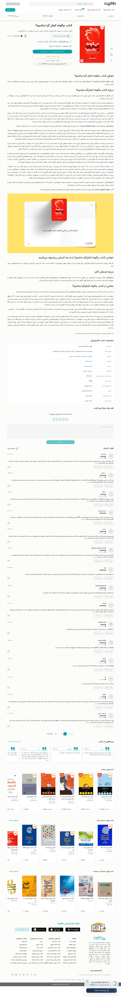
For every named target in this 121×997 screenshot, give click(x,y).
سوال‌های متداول (71, 948)
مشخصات (80, 16)
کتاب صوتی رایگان (37, 954)
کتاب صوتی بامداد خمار (53, 957)
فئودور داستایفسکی (21, 954)
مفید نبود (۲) (98, 578)
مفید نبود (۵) (98, 561)
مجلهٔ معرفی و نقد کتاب (69, 963)
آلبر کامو (24, 941)
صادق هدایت (23, 951)
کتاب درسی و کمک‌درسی (35, 963)
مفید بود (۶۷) (108, 615)
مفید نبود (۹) (98, 542)
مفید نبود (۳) (98, 633)
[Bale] (35, 975)
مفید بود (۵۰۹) (108, 486)
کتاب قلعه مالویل (55, 944)
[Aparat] (16, 975)
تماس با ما (73, 941)
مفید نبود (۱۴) (98, 505)
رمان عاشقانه (23, 948)
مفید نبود (98, 615)
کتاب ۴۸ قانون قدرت (54, 951)
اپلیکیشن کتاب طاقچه (69, 957)
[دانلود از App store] (56, 929)
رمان (41, 941)
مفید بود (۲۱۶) (108, 542)
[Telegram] (31, 975)
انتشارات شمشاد (87, 371)
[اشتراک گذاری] (111, 49)
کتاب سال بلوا (56, 941)
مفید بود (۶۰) (108, 651)
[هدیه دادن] (111, 55)
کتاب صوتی (39, 944)
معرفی (111, 16)
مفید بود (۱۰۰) (108, 578)
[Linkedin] (24, 975)
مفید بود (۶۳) (108, 633)
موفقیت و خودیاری (86, 356)
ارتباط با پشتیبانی (58, 980)
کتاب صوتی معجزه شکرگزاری (52, 963)
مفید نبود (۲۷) (98, 486)
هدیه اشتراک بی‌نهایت (69, 960)
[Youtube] (27, 975)
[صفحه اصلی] (110, 4)
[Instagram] (12, 975)
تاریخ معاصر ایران (38, 951)
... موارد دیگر (22, 929)
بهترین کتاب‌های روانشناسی (18, 963)
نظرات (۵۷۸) (48, 16)
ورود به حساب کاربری (13, 4)
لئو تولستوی (23, 944)
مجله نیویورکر (82, 122)
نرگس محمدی (88, 366)
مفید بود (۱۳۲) (108, 561)
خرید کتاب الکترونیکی (52, 51)
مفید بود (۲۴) (108, 726)
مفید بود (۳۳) (108, 687)
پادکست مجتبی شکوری (20, 957)
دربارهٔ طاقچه (72, 944)
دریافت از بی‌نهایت (51, 56)
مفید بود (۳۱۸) (109, 523)
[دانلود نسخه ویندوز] (39, 929)
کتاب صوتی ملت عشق (53, 954)
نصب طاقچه (10, 10)
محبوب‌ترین (11, 448)
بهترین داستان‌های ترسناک (19, 960)
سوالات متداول (70, 980)
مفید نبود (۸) (98, 523)
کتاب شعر (40, 948)
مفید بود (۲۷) (108, 707)
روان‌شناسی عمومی (74, 356)
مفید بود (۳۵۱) (108, 505)
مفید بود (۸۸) (108, 596)
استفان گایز (88, 361)
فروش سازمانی (71, 951)
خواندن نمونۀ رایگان (59, 36)
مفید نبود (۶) (98, 596)
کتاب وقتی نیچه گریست (53, 960)
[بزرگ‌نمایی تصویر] (81, 60)
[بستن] (87, 981)
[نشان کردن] (111, 61)
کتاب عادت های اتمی (54, 948)
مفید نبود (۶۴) (98, 467)
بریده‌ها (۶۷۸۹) (13, 16)
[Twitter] (20, 975)
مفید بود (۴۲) (108, 669)
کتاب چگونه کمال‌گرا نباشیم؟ (104, 166)
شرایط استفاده (81, 980)
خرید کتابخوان (72, 954)
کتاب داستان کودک (37, 960)
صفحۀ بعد (50, 734)
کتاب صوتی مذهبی (37, 957)
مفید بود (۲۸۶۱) (109, 467)
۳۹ (56, 734)
